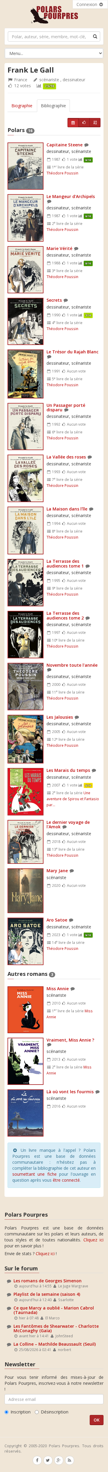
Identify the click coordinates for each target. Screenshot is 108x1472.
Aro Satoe (56, 920)
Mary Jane (57, 870)
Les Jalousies (59, 717)
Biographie (21, 105)
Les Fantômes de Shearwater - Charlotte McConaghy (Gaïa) (56, 1328)
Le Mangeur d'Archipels (70, 196)
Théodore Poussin (62, 173)
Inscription (20, 1412)
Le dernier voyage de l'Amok (68, 824)
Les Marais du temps (68, 770)
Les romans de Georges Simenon (48, 1281)
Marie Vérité (59, 248)
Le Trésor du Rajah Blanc (72, 352)
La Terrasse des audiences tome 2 (65, 615)
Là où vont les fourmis (70, 1091)
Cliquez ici (93, 1240)
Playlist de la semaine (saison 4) (47, 1294)
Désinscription (54, 1412)
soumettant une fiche (34, 1174)
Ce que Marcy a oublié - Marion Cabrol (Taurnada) (54, 1310)
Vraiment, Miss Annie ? (70, 1040)
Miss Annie (57, 988)
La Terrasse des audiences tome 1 (65, 563)
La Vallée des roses (66, 457)
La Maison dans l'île (66, 509)
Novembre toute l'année (72, 665)
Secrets (54, 300)
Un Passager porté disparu (65, 407)
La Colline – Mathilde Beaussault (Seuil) (55, 1344)
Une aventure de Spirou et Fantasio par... (72, 798)
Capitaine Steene (64, 145)
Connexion (87, 4)
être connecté (66, 1180)
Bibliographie (53, 105)
